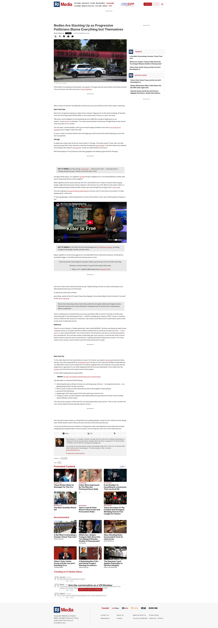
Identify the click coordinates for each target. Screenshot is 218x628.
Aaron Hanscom (58, 539)
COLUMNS (64, 458)
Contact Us (105, 615)
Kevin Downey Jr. (59, 33)
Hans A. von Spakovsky (110, 567)
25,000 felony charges (104, 247)
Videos (104, 6)
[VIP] (110, 6)
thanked (82, 177)
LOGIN (156, 4)
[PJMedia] (63, 4)
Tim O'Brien (82, 543)
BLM (59, 462)
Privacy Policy (154, 615)
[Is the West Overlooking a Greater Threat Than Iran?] (65, 526)
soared (56, 369)
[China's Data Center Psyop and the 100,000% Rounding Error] (65, 553)
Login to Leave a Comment (90, 589)
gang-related (100, 145)
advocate (76, 148)
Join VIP (148, 4)
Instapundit (100, 3)
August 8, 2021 (105, 269)
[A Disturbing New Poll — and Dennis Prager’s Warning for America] (90, 553)
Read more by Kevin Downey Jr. (76, 453)
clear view (116, 187)
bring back (109, 360)
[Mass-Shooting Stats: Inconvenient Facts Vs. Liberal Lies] (115, 526)
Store (92, 3)
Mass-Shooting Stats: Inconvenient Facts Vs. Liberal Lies (113, 537)
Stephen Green (58, 567)
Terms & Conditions (140, 618)
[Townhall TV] (110, 3)
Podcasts (85, 3)
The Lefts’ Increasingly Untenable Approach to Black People (82, 377)
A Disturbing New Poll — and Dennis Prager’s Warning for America (89, 563)
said (66, 121)
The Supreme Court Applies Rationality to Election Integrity (113, 563)
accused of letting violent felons (77, 191)
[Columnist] (60, 442)
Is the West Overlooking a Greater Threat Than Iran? (65, 536)
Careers (119, 618)
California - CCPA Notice (156, 618)
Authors (77, 3)
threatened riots (83, 362)
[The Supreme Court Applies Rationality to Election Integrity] (115, 553)
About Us (120, 615)
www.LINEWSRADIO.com (73, 450)
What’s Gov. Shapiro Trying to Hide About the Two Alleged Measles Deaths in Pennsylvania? (89, 538)
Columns (77, 6)
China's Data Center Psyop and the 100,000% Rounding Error (64, 563)
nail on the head (63, 298)
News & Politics (88, 6)
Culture (98, 6)
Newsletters (105, 618)
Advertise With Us (139, 615)
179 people (85, 169)
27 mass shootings (85, 89)
